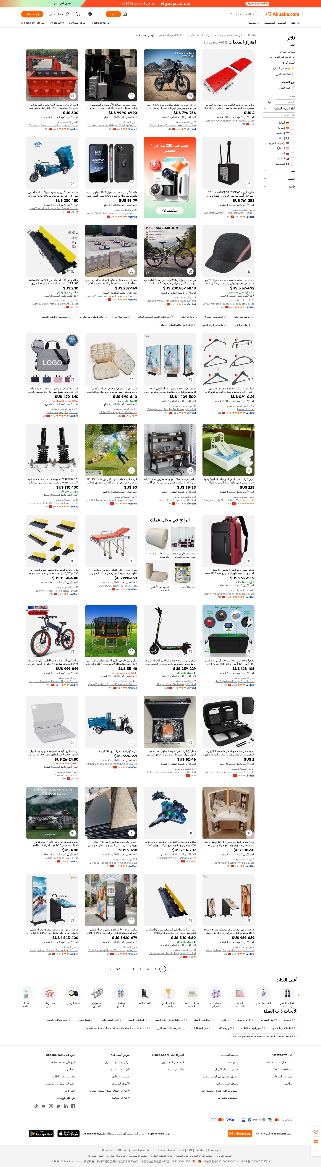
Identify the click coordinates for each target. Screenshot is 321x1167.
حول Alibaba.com (282, 1054)
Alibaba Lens (278, 1133)
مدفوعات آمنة (230, 1062)
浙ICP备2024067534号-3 (255, 1161)
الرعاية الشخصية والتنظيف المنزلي (223, 35)
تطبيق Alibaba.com (94, 1133)
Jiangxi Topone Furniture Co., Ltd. (177, 499)
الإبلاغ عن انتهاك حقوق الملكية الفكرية (109, 1090)
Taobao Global (176, 1150)
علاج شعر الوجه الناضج (212, 325)
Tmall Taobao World (142, 1150)
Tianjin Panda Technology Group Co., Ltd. (172, 125)
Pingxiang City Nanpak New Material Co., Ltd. (228, 499)
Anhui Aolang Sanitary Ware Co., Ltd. (233, 862)
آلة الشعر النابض (136, 1020)
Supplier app (156, 1133)
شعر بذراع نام (121, 317)
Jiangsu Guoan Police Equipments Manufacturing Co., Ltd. (170, 772)
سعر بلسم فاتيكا (200, 1028)
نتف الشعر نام (266, 1020)
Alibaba (252, 35)
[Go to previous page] (170, 969)
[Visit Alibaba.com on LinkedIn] (66, 1106)
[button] (125, 14)
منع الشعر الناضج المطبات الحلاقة (153, 317)
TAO (189, 1150)
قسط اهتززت (83, 1020)
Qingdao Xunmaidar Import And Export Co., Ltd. (52, 208)
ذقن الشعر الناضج (109, 1020)
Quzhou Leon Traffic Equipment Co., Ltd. (55, 303)
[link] (316, 1132)
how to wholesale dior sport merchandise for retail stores (116, 1028)
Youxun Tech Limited (66, 774)
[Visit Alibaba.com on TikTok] (36, 1106)
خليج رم (287, 1020)
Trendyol (200, 1150)
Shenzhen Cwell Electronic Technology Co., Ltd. (111, 213)
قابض (223, 1020)
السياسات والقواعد (228, 1097)
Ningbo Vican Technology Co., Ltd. (176, 684)
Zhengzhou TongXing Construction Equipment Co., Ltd (52, 125)
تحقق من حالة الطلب (64, 1076)
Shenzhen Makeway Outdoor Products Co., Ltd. (228, 593)
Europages (214, 1150)
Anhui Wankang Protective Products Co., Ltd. (228, 303)
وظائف (288, 1083)
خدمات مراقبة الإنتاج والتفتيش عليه (219, 1090)
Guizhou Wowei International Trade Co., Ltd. (171, 300)
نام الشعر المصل (202, 1020)
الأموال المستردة (121, 1083)
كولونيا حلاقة (225, 1028)
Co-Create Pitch (282, 1069)
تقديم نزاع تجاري (121, 1076)
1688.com (122, 1150)
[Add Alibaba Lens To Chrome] (240, 1133)
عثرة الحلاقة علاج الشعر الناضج (169, 1020)
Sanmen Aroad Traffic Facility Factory (57, 590)
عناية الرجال (193, 35)
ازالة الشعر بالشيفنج (281, 1028)
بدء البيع (71, 1069)
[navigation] (279, 502)
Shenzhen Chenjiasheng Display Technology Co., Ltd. (170, 409)
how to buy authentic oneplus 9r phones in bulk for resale (261, 1036)
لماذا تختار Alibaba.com (279, 1062)
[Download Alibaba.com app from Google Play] (41, 1133)
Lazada (161, 1150)
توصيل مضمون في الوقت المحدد (220, 1076)
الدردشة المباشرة (120, 1069)
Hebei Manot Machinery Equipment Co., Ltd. (111, 763)
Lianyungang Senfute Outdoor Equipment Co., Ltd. (228, 772)
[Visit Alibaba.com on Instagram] (51, 1106)
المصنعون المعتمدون (173, 1062)
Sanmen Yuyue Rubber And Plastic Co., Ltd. (229, 120)
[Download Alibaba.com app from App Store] (68, 1133)
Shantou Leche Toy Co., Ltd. (62, 857)
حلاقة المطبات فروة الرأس (91, 317)
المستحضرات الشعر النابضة (55, 317)
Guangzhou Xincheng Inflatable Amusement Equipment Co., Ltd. (111, 499)
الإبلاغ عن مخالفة (121, 1097)
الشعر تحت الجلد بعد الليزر (169, 1028)
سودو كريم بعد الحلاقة (251, 1028)
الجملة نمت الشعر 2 (214, 317)
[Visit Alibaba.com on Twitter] (58, 1106)
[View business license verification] (194, 1161)
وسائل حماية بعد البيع (227, 1083)
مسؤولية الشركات (282, 1076)
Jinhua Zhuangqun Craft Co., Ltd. (118, 412)
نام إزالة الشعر (187, 317)
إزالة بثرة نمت (243, 1020)
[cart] (78, 14)
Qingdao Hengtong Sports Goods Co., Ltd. (113, 862)
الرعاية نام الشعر (242, 325)
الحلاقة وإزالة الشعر (170, 35)
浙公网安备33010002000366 (221, 1161)
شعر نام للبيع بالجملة (57, 1020)
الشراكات (70, 1090)
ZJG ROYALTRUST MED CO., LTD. (118, 585)
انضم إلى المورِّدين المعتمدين (60, 1083)
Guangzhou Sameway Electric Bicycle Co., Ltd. (52, 681)
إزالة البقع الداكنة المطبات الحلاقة (176, 325)
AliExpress (108, 1150)
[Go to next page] (110, 969)
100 (118, 969)
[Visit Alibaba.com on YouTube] (43, 1106)
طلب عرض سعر (175, 1069)
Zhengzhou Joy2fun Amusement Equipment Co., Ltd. (111, 295)
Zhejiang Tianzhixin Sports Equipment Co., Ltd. (111, 684)
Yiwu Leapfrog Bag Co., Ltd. (62, 412)
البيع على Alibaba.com (63, 1062)
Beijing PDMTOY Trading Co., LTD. (176, 857)
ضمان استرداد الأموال (226, 1069)
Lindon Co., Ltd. (245, 409)
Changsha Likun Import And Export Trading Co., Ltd (111, 125)
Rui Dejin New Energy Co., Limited (234, 681)
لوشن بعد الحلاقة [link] (145, 35)
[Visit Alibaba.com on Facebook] (73, 1106)
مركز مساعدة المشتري (117, 1062)
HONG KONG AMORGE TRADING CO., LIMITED (228, 213)
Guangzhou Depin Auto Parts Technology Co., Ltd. (52, 502)
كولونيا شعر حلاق (242, 317)
